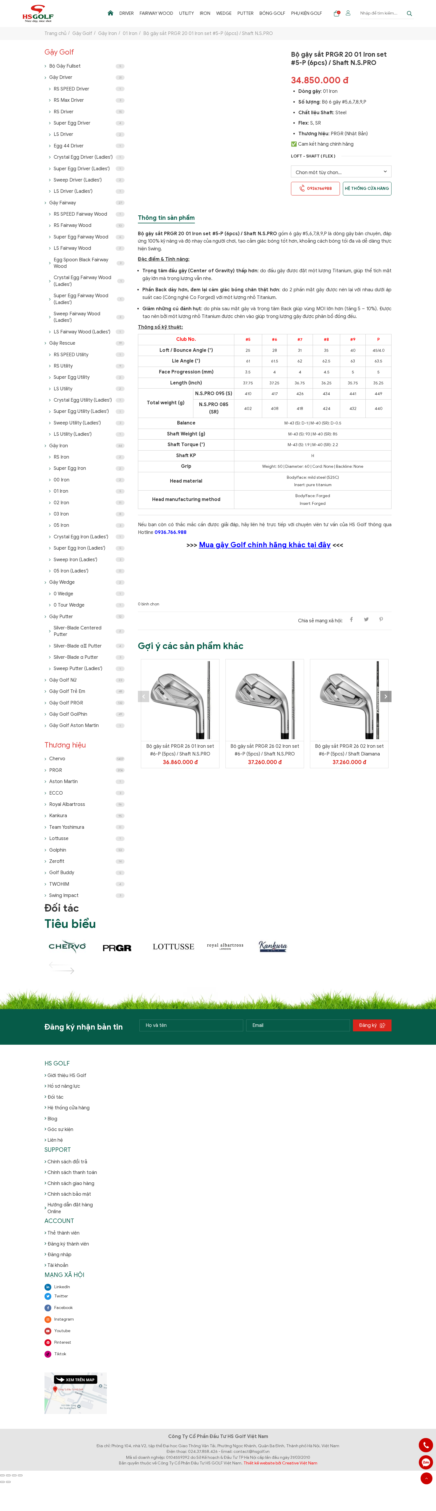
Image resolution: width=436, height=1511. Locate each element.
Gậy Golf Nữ (85, 680)
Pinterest (62, 1342)
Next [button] (386, 696)
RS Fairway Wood (88, 225)
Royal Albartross (85, 804)
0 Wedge (87, 594)
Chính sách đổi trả (67, 1162)
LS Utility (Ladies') (87, 434)
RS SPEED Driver (87, 89)
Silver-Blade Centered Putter (87, 631)
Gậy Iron (85, 446)
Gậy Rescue (85, 343)
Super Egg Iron (87, 468)
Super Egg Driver (87, 123)
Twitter (61, 1296)
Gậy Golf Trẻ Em (85, 691)
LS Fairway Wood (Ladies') (87, 332)
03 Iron (87, 514)
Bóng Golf (272, 13)
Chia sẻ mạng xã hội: (320, 621)
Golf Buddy (85, 873)
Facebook (63, 1307)
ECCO (85, 793)
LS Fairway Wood (87, 248)
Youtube (62, 1330)
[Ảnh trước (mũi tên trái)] (2, 1482)
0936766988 (426, 1462)
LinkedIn (62, 1286)
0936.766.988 (171, 532)
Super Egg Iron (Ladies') (87, 548)
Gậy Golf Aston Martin (85, 726)
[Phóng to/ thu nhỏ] (2, 1475)
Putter (246, 13)
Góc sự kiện (60, 1130)
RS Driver (88, 112)
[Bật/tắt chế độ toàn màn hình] (8, 1475)
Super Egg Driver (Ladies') (87, 169)
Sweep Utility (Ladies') (87, 423)
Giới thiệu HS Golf (66, 1076)
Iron (205, 13)
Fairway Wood (156, 13)
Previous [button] (143, 696)
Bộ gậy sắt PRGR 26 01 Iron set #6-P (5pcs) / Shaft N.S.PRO (180, 750)
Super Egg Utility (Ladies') (87, 411)
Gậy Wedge (85, 582)
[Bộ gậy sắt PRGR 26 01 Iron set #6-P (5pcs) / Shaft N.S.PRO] (180, 700)
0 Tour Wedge (87, 605)
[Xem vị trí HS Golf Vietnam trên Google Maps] (75, 1393)
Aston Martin (85, 782)
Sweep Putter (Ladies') (87, 669)
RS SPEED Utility (87, 355)
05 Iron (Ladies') (87, 571)
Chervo (86, 759)
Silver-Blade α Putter (87, 657)
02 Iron (87, 503)
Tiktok (60, 1353)
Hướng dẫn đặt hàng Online (70, 1208)
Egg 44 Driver (87, 146)
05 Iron (87, 525)
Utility (186, 13)
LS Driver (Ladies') (87, 191)
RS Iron (87, 457)
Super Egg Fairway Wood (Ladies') (87, 299)
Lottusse (85, 839)
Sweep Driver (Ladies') (87, 180)
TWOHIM (85, 884)
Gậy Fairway (85, 203)
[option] (180, 713)
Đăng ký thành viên (68, 1244)
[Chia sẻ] (14, 1475)
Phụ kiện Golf (306, 13)
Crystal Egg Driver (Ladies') (87, 157)
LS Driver (87, 134)
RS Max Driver (87, 100)
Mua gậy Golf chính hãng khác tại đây (265, 544)
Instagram (64, 1319)
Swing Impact (85, 895)
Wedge (224, 13)
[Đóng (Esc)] (20, 1475)
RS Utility (87, 366)
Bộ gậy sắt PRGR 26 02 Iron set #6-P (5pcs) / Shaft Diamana (349, 750)
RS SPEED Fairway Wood (87, 214)
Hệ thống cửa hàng (367, 188)
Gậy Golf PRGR (85, 703)
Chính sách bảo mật (69, 1194)
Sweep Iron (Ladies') (87, 560)
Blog (52, 1119)
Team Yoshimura (85, 827)
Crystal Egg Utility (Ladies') (87, 400)
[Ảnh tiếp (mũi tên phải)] (8, 1482)
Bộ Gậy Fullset (85, 66)
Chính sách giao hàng (70, 1183)
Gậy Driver (85, 77)
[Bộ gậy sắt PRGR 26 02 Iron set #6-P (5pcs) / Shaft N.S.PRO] (265, 700)
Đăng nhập (59, 1255)
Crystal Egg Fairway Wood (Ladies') (88, 281)
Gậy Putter (85, 617)
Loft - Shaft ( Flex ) (313, 156)
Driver (127, 13)
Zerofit (85, 861)
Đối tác (55, 1097)
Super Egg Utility (87, 377)
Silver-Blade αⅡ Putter (87, 646)
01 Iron (87, 491)
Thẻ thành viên (63, 1233)
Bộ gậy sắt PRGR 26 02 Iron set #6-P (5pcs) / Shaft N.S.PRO (264, 750)
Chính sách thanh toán (72, 1173)
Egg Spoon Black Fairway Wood (87, 263)
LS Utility (87, 389)
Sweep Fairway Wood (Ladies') (87, 317)
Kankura (85, 816)
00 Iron (87, 480)
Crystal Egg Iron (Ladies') (87, 537)
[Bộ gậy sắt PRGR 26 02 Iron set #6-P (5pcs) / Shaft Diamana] (349, 700)
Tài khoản (57, 1265)
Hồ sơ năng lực (63, 1086)
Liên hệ (55, 1140)
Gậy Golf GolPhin (85, 714)
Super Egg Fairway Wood (87, 237)
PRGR (86, 770)
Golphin (85, 850)
